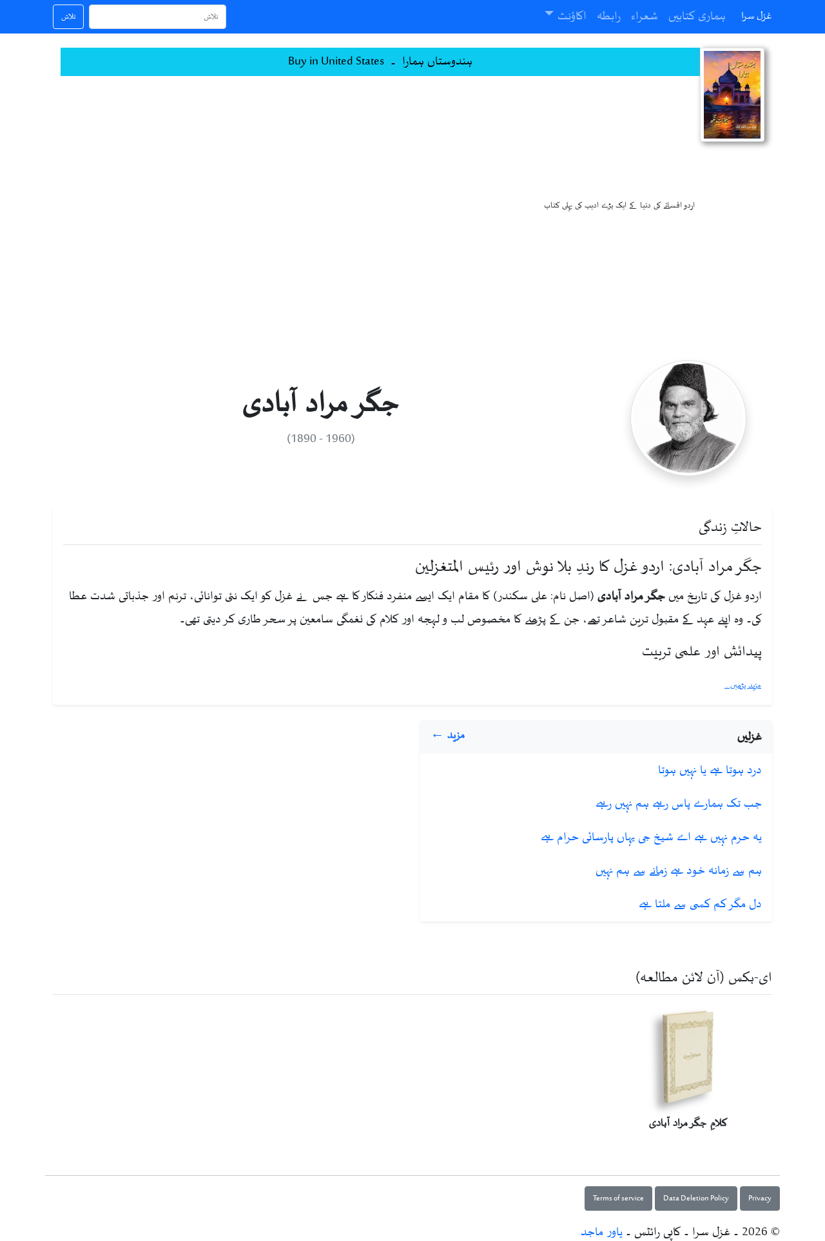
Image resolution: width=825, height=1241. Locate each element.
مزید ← (448, 735)
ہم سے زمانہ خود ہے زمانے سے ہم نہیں (679, 871)
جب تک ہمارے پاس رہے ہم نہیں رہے (679, 804)
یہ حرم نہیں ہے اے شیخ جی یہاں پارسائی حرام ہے (651, 837)
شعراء (644, 16)
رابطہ (609, 16)
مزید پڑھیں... (742, 685)
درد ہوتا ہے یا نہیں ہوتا (710, 770)
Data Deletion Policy (696, 1198)
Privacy (760, 1198)
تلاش (68, 17)
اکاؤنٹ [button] (572, 16)
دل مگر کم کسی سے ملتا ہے (700, 904)
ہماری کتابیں (697, 16)
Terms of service (618, 1198)
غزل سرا (756, 16)
